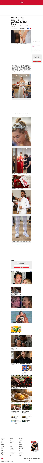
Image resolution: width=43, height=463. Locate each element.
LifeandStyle (20, 438)
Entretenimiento (12, 441)
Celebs (2, 451)
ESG (10, 455)
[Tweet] (27, 28)
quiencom (41, 458)
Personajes (2, 446)
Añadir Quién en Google (22, 28)
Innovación (20, 454)
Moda (2, 440)
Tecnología (11, 454)
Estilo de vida (2, 452)
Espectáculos (3, 438)
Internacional (12, 453)
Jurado (2, 448)
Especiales (11, 438)
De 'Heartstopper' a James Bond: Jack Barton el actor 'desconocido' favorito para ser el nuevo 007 (36, 50)
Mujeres (2, 453)
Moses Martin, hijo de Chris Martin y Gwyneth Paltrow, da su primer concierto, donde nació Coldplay (36, 45)
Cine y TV (11, 442)
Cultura (2, 442)
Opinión (20, 455)
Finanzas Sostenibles (21, 453)
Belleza (2, 441)
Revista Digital (12, 449)
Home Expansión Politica (13, 452)
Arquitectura (21, 448)
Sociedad (20, 444)
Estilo (11, 440)
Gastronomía (2, 444)
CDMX (20, 442)
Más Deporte (11, 448)
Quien (38, 458)
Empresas (11, 451)
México (20, 441)
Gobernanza (20, 452)
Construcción (21, 446)
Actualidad (2, 454)
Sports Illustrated (12, 445)
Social (20, 451)
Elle (1, 449)
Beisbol (11, 446)
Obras (20, 445)
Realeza (2, 439)
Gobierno (20, 440)
